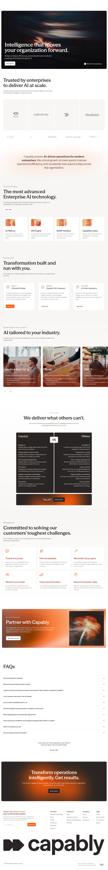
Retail (52, 817)
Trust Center (100, 820)
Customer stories (72, 817)
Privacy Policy (100, 817)
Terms (98, 814)
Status (98, 823)
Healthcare (53, 823)
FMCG (52, 820)
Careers (85, 817)
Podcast (69, 823)
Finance (52, 828)
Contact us (86, 820)
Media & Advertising (56, 814)
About (85, 814)
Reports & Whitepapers (74, 820)
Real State (53, 825)
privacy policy (22, 818)
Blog (68, 814)
